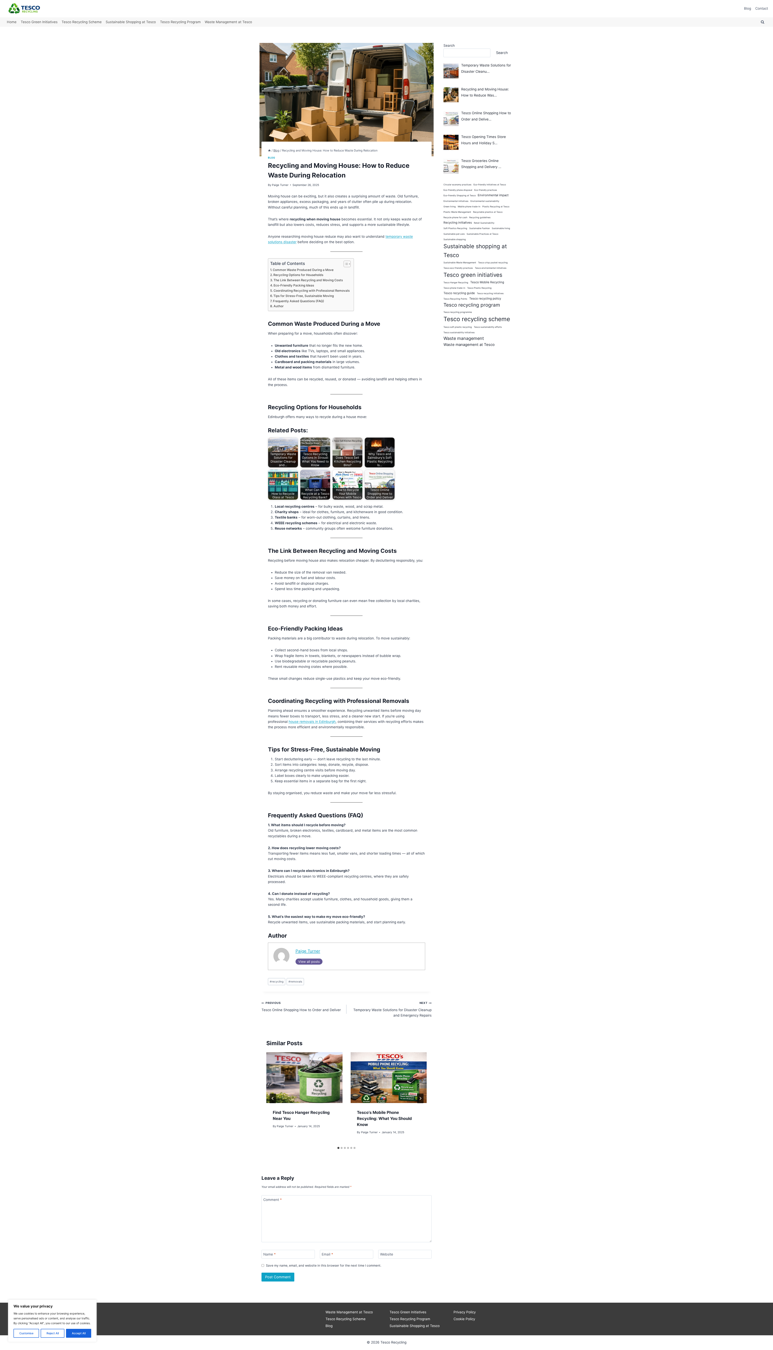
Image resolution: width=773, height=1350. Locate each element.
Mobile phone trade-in (469, 206)
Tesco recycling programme (457, 312)
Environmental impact (493, 195)
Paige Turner (280, 185)
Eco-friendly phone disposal (457, 190)
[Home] (269, 150)
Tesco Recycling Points (455, 299)
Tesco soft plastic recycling (457, 327)
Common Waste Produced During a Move (303, 270)
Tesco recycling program (471, 305)
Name (269, 1254)
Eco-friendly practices (485, 190)
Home (12, 22)
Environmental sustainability (484, 201)
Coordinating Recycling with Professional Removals (312, 291)
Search (449, 46)
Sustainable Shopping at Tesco (131, 22)
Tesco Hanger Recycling (455, 282)
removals (295, 981)
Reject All (53, 1333)
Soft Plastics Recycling (455, 228)
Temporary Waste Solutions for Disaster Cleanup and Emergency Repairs (392, 1009)
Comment (272, 1200)
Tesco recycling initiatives (490, 293)
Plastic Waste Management (457, 212)
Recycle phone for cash (455, 217)
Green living (449, 206)
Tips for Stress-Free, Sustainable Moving (303, 296)
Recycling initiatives (457, 222)
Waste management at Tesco (469, 344)
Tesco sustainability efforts (488, 327)
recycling (276, 981)
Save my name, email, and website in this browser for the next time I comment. (323, 1265)
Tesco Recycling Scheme (82, 22)
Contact (761, 8)
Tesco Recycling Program (180, 22)
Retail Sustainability (484, 223)
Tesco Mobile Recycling (487, 282)
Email (327, 1254)
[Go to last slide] (273, 1098)
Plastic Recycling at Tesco (495, 206)
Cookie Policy (464, 1319)
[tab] (338, 1148)
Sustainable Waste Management (459, 262)
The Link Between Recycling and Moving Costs (308, 280)
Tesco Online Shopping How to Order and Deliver (301, 1006)
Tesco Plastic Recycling (479, 288)
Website (386, 1254)
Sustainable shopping (454, 239)
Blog (747, 8)
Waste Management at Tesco (228, 22)
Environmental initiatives (455, 201)
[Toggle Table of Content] (345, 263)
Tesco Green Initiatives (39, 22)
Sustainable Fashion (479, 228)
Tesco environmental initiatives (490, 268)
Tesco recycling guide (459, 293)
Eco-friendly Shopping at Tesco (459, 195)
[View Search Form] (762, 22)
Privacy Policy (465, 1312)
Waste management (463, 338)
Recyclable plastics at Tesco (487, 212)
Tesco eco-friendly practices (458, 268)
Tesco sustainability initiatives (459, 332)
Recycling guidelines (480, 217)
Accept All (79, 1333)
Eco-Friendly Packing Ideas (294, 285)
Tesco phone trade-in (454, 288)
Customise (26, 1333)
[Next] (420, 1098)
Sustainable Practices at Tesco (482, 234)
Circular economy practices (457, 184)
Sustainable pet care (454, 234)
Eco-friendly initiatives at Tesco (489, 184)
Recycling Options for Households (298, 275)
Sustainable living (501, 228)
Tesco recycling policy (485, 298)
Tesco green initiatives (472, 274)
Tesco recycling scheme (476, 319)
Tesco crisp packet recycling (493, 262)
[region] (52, 1321)
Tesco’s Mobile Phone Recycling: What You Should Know (384, 1118)
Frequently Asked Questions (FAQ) (298, 301)
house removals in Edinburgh (312, 722)
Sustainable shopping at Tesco (475, 250)
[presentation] (304, 1077)
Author (279, 306)
